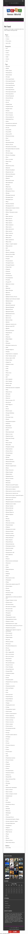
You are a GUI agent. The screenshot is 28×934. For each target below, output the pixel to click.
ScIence (7, 59)
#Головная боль (9, 275)
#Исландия (8, 393)
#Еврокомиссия (9, 332)
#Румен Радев (9, 660)
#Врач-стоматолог (9, 233)
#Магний (7, 457)
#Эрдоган (8, 827)
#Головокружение (9, 277)
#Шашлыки (8, 810)
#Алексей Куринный (10, 95)
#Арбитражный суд (9, 119)
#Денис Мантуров (9, 290)
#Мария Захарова (9, 472)
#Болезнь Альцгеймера (10, 155)
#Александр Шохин (9, 93)
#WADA (7, 68)
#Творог (7, 762)
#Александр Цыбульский (11, 91)
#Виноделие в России (10, 191)
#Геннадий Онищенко (10, 265)
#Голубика (8, 279)
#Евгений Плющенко (10, 330)
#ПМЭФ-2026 (8, 594)
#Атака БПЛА (8, 129)
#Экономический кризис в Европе (12, 819)
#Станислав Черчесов (10, 745)
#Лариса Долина (9, 448)
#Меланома (8, 482)
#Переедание (8, 579)
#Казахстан (8, 396)
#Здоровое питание (9, 364)
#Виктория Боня (9, 188)
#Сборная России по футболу (12, 681)
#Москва (7, 518)
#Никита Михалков (9, 537)
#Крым (7, 440)
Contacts (7, 38)
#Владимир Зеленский (10, 195)
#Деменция (8, 288)
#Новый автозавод (9, 548)
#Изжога (7, 374)
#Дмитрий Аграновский (10, 305)
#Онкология (8, 563)
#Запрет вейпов (9, 360)
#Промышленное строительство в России (14, 625)
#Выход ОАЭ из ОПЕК (10, 254)
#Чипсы (7, 806)
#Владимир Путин (9, 199)
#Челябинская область (10, 804)
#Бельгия (8, 140)
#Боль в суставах (9, 159)
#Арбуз (7, 121)
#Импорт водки (9, 383)
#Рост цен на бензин (10, 654)
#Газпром (8, 258)
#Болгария (8, 150)
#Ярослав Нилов (9, 840)
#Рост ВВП (8, 650)
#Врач (7, 214)
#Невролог (8, 527)
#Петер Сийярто (9, 586)
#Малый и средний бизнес (11, 465)
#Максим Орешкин (9, 459)
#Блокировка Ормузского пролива (12, 148)
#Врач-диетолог (9, 218)
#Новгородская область (10, 546)
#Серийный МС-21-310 (10, 705)
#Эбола (7, 814)
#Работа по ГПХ (9, 635)
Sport (7, 61)
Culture (7, 52)
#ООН (7, 565)
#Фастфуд (8, 783)
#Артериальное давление (11, 125)
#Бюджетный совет (9, 172)
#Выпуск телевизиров (10, 252)
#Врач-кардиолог (9, 220)
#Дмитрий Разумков (10, 311)
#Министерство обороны (10, 489)
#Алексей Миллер (9, 98)
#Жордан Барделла (10, 349)
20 (14, 891)
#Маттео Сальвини (9, 478)
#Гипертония (8, 273)
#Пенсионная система (10, 577)
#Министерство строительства (12, 493)
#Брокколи (8, 167)
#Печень (7, 588)
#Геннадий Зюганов (10, 262)
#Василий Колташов (10, 180)
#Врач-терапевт (9, 235)
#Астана (7, 127)
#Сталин (7, 743)
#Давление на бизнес (10, 284)
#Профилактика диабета (10, 627)
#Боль (7, 157)
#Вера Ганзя (8, 186)
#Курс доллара (9, 442)
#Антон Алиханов (9, 112)
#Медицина (8, 480)
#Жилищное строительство (11, 345)
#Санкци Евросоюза (10, 669)
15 (19, 889)
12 (11, 889)
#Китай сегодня (9, 410)
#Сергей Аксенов (9, 696)
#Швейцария (8, 812)
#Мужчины (8, 520)
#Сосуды (7, 732)
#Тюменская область (10, 772)
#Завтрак (7, 351)
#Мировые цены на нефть (11, 503)
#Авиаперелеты (9, 72)
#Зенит (7, 366)
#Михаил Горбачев (9, 505)
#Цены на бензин (9, 789)
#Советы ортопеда (9, 719)
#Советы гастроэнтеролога (11, 713)
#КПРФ (7, 429)
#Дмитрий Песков (9, 309)
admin (7, 847)
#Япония (7, 838)
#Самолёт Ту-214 (9, 664)
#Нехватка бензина (9, 531)
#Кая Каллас (8, 402)
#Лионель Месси (9, 451)
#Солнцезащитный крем (10, 728)
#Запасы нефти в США (10, 358)
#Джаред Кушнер (9, 300)
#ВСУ (7, 248)
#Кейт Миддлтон (9, 404)
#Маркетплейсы (9, 474)
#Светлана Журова (9, 688)
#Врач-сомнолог (9, 231)
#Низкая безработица (10, 535)
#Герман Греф (8, 267)
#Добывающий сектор (10, 313)
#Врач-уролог (8, 237)
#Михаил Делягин (9, 510)
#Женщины (8, 343)
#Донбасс (8, 322)
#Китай (7, 408)
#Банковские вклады (10, 136)
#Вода (7, 201)
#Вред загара (8, 241)
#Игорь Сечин (8, 372)
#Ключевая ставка (9, 417)
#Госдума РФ (8, 281)
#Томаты (7, 768)
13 (14, 889)
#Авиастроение (9, 74)
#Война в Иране (9, 210)
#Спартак (8, 738)
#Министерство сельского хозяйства (13, 491)
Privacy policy (8, 41)
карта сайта (8, 43)
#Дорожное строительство (11, 324)
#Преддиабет (8, 615)
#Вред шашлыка (9, 245)
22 (19, 891)
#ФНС (7, 785)
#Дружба (7, 328)
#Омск (7, 556)
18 (8, 891)
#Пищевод (8, 590)
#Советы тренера (9, 724)
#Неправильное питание (10, 529)
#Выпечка (8, 250)
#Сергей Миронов (9, 698)
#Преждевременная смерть (11, 619)
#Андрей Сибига (9, 108)
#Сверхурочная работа (10, 686)
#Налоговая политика (10, 522)
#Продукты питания (10, 621)
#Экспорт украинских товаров (12, 821)
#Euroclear (8, 66)
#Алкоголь (8, 100)
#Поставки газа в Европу (11, 606)
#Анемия (7, 110)
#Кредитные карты (9, 436)
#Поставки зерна (9, 608)
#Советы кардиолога (10, 715)
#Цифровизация (9, 795)
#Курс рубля (8, 444)
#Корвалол (8, 423)
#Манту (7, 467)
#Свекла (7, 683)
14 (16, 889)
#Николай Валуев (9, 541)
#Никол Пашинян (9, 539)
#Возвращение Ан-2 (10, 205)
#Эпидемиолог (9, 825)
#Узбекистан (8, 774)
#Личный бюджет (9, 453)
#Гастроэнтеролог (9, 260)
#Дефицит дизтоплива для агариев (13, 298)
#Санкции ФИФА (9, 671)
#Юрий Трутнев (9, 831)
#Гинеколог (8, 271)
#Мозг (7, 516)
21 (16, 891)
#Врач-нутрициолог (9, 224)
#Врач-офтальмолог (10, 229)
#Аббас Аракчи (9, 70)
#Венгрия (8, 184)
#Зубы (7, 370)
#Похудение (8, 612)
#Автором (8, 76)
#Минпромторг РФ (9, 499)
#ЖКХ (7, 347)
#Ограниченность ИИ (10, 552)
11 (8, 889)
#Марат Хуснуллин (9, 470)
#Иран (7, 389)
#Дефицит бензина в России (11, 296)
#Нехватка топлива (9, 533)
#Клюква (7, 415)
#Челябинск (8, 802)
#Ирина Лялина (9, 391)
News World (14, 14)
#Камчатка (8, 398)
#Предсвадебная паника (10, 617)
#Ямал (7, 836)
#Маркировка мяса (9, 476)
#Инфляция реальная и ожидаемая (13, 387)
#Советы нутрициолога (10, 717)
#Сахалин (8, 675)
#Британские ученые (10, 165)
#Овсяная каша (9, 550)
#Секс (7, 692)
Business (7, 50)
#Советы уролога (9, 726)
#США (7, 755)
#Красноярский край (10, 431)
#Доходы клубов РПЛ (10, 326)
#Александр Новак (9, 87)
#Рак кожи (8, 639)
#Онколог (8, 558)
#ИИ (6, 377)
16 (21, 889)
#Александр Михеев (10, 83)
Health (7, 56)
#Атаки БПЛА (8, 131)
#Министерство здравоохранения (12, 486)
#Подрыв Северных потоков (11, 600)
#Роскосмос (8, 643)
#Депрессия (8, 294)
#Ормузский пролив (10, 569)
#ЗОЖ (7, 368)
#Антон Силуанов (9, 114)
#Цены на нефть (9, 791)
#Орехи (7, 567)
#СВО (7, 690)
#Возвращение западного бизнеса (12, 207)
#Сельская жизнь (9, 694)
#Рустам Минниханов (10, 662)
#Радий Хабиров (9, 637)
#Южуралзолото (9, 829)
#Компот (7, 419)
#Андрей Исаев (9, 104)
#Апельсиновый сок (10, 117)
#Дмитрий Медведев (10, 307)
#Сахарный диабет (9, 679)
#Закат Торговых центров (11, 355)
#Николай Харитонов (10, 544)
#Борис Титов (8, 161)
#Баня (7, 138)
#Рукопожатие (8, 658)
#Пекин (7, 575)
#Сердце (7, 702)
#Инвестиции (8, 385)
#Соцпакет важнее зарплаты (11, 734)
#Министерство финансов (11, 497)
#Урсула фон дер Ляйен (10, 779)
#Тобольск (8, 766)
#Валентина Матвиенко (10, 174)
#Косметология (9, 427)
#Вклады (7, 193)
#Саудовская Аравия (10, 673)
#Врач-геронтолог (9, 216)
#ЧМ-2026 (8, 808)
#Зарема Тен (8, 362)
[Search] (23, 1)
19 (11, 891)
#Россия (7, 648)
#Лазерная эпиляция (10, 446)
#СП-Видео (8, 736)
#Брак (7, 163)
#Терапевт (8, 764)
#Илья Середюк (9, 381)
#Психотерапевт (9, 633)
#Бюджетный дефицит (10, 169)
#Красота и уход (9, 434)
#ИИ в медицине (9, 379)
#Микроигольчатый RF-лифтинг (12, 484)
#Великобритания (9, 182)
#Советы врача (9, 711)
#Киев (7, 406)
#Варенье (8, 178)
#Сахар (7, 677)
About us (7, 36)
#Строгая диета (9, 751)
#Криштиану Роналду (10, 438)
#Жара (7, 341)
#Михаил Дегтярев (9, 508)
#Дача (7, 286)
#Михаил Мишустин (10, 512)
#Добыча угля (8, 315)
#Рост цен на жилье (10, 656)
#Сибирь (7, 707)
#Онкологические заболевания (12, 560)
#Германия (8, 269)
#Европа (7, 334)
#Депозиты (8, 292)
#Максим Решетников (10, 461)
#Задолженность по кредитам (12, 353)
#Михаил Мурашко (9, 514)
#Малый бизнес (9, 463)
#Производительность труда (11, 623)
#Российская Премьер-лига (11, 645)
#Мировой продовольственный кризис (13, 501)
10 (6, 889)
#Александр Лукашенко (10, 81)
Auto (7, 48)
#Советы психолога (10, 721)
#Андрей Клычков (9, 106)
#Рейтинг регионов (9, 641)
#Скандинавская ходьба (10, 709)
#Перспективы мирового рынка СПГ (13, 584)
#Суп (7, 753)
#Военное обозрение (10, 203)
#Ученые (7, 781)
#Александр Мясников (10, 85)
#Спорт (7, 741)
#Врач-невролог (9, 222)
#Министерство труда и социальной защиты (14, 495)
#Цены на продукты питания (11, 793)
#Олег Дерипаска (9, 554)
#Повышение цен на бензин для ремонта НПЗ (14, 597)
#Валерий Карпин (9, 176)
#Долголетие (8, 317)
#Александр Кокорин (10, 79)
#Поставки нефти (9, 610)
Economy (7, 54)
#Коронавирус (8, 425)
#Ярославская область (10, 842)
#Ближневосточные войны (11, 146)
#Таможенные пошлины (10, 757)
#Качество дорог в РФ (10, 400)
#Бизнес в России (9, 144)
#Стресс (7, 749)
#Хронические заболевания (11, 787)
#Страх (7, 747)
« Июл (6, 895)
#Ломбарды (8, 455)
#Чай (7, 800)
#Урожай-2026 (8, 776)
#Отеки (7, 571)
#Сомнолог (8, 730)
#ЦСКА (7, 798)
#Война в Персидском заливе (12, 212)
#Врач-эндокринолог (10, 239)
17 (6, 891)
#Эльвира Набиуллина (10, 823)
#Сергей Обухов (9, 700)
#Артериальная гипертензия (11, 123)
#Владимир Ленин (9, 197)
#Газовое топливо (9, 256)
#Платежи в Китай (9, 592)
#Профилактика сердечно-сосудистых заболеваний (13, 630)
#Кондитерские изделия (10, 421)
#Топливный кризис (9, 770)
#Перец (7, 582)
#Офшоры (8, 573)
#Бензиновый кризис (10, 142)
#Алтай (7, 102)
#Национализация (9, 524)
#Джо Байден (8, 303)
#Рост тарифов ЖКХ (10, 652)
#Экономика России (10, 817)
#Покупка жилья (9, 602)
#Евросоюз (8, 336)
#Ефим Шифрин (9, 338)
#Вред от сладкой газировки (11, 243)
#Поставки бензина (9, 604)
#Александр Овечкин (10, 89)
